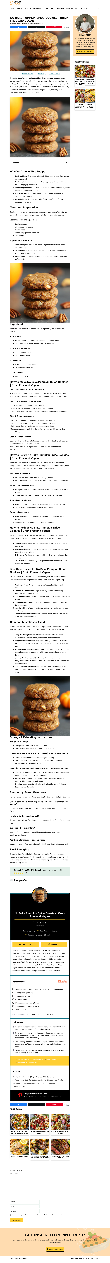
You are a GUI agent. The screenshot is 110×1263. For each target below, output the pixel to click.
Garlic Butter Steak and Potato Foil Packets (39, 1157)
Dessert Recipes (36, 8)
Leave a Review (54, 74)
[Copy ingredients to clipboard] (24, 981)
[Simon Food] (15, 3)
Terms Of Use (89, 1258)
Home (13, 8)
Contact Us (83, 8)
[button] (98, 8)
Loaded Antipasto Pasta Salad (60, 1132)
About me (60, 8)
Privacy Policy (71, 8)
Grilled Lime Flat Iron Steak (60, 1157)
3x (66, 981)
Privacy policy (74, 1258)
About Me (81, 1258)
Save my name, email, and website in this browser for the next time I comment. (37, 1215)
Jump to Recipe (27, 74)
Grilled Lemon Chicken (19, 1156)
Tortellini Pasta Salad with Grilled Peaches (19, 1132)
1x (59, 981)
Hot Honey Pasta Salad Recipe (40, 1132)
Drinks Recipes (49, 8)
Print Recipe (42, 74)
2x (63, 981)
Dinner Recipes (22, 8)
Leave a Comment (37, 23)
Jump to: (15, 163)
